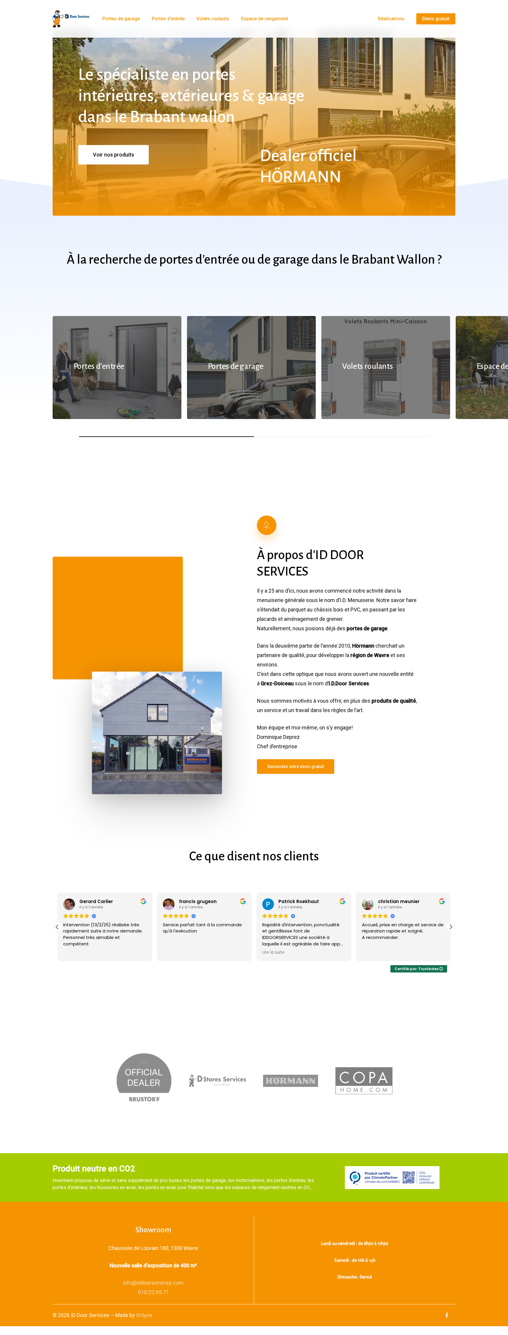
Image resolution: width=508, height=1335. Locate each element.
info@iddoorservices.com (153, 1283)
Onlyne (144, 1315)
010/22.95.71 (153, 1292)
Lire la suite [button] (273, 952)
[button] (113, 154)
